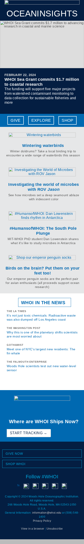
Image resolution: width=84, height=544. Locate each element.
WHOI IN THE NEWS (43, 302)
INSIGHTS (42, 13)
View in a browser (32, 528)
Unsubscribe (55, 528)
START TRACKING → (28, 433)
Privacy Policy (42, 520)
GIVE (15, 120)
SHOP (67, 120)
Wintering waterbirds (43, 145)
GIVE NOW (14, 453)
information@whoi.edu (46, 512)
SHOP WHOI (16, 464)
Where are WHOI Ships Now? (44, 421)
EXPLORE (41, 120)
